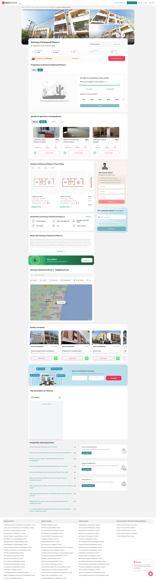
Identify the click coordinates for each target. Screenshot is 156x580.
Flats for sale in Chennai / (33, 7)
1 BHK (38, 168)
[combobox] (62, 275)
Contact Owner (49, 153)
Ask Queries (111, 228)
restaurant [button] (55, 280)
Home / (23, 7)
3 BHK (62, 122)
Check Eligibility (86, 453)
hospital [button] (34, 280)
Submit (100, 105)
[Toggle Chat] (150, 574)
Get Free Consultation (88, 485)
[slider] (81, 85)
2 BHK (53, 122)
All (32, 168)
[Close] (150, 562)
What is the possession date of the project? (109, 224)
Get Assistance (86, 469)
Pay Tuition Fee (121, 3)
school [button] (44, 280)
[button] (45, 203)
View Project (41, 358)
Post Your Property (132, 2)
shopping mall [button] (67, 280)
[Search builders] (59, 397)
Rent (20, 4)
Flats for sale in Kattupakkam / (48, 7)
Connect (110, 202)
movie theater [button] (80, 280)
